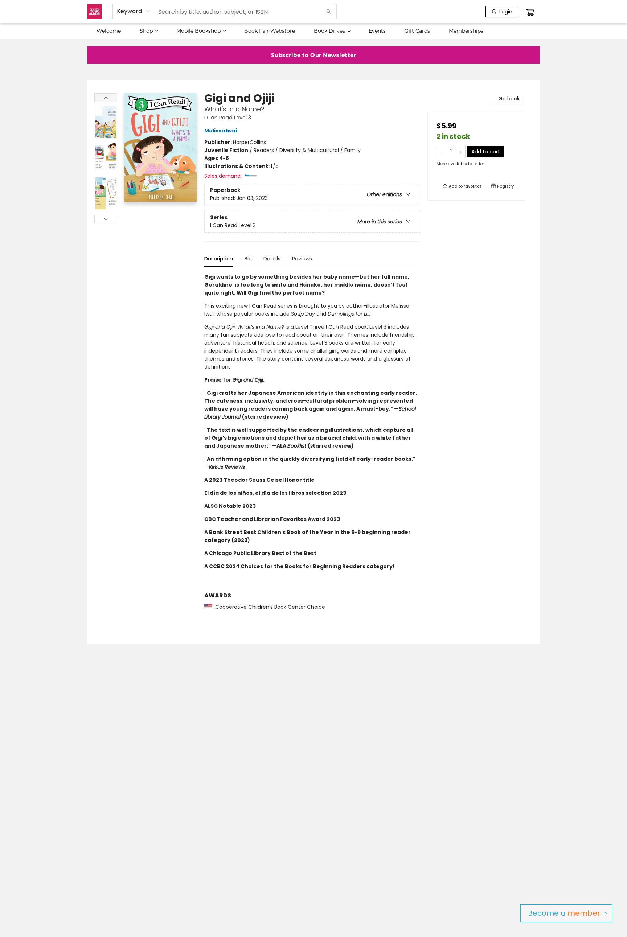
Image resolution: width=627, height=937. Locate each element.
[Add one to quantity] (460, 152)
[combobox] (134, 11)
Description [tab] (218, 258)
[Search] (328, 11)
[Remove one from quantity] (441, 152)
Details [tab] (271, 258)
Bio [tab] (248, 258)
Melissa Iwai (220, 130)
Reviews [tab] (302, 258)
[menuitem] (108, 30)
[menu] (313, 30)
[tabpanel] (312, 450)
